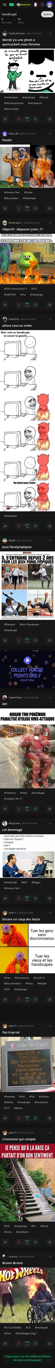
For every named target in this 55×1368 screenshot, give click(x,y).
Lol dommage (12, 830)
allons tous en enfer (17, 326)
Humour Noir (13, 192)
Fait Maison (35, 103)
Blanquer (10, 624)
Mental (44, 97)
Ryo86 (12, 540)
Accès (9, 1231)
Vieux (30, 983)
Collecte (44, 1096)
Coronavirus (22, 977)
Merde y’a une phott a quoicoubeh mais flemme (21, 42)
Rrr (34, 1226)
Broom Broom (12, 1263)
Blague (36, 882)
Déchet (9, 1102)
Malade (43, 983)
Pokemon (11, 792)
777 (8, 1108)
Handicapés (12, 97)
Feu (24, 294)
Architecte (23, 1231)
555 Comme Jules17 (16, 288)
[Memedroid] (11, 4)
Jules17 (12, 912)
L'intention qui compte (19, 1139)
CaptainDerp (15, 697)
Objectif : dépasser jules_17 (22, 229)
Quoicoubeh (12, 108)
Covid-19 (40, 977)
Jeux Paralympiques (17, 547)
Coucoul (13, 1256)
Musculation (12, 198)
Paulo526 (14, 319)
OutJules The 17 (14, 798)
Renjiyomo (14, 823)
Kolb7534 (11, 294)
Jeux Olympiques (30, 624)
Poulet (7, 140)
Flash (24, 792)
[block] (50, 33)
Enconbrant (42, 1102)
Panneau (10, 1096)
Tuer (8, 977)
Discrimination (13, 983)
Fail (33, 1096)
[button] (42, 5)
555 (35, 288)
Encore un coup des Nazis (21, 919)
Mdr (25, 882)
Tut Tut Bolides (13, 1327)
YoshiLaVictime (17, 33)
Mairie (19, 1108)
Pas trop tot (11, 1032)
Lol (29, 1327)
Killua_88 (13, 133)
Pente (45, 1226)
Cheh (8, 1333)
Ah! (4, 704)
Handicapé (29, 97)
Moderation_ (15, 222)
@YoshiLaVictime (15, 103)
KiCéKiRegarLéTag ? (27, 1333)
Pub (23, 1096)
